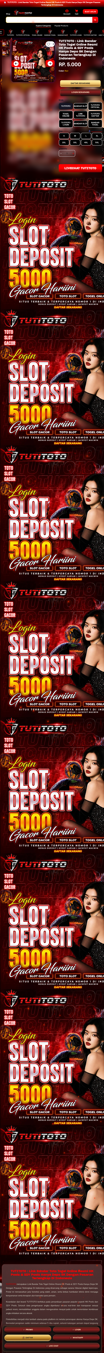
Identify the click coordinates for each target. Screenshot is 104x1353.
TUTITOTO (11, 1284)
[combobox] (49, 20)
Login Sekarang (80, 92)
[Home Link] (23, 12)
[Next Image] (50, 63)
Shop (8, 14)
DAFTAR (29, 1338)
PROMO (29, 1330)
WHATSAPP (78, 1338)
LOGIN (78, 1330)
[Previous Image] (16, 63)
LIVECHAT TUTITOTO (80, 168)
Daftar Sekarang (80, 83)
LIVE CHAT (53, 1346)
